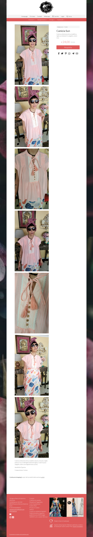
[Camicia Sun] (32, 54)
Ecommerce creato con (19, 534)
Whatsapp (47, 16)
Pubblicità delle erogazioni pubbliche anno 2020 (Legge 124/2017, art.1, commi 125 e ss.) (38, 515)
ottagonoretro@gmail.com (16, 509)
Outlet (66, 27)
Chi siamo (32, 16)
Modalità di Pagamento (36, 502)
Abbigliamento (41, 19)
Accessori (31, 19)
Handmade (60, 19)
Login (62, 16)
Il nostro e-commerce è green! (37, 511)
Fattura (31, 509)
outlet (42, 477)
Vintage (51, 19)
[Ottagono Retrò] (46, 7)
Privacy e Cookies (34, 507)
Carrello (56, 16)
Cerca (70, 16)
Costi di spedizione (34, 504)
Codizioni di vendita (35, 500)
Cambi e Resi (33, 506)
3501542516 (13, 511)
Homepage (24, 16)
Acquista (68, 47)
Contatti (39, 16)
